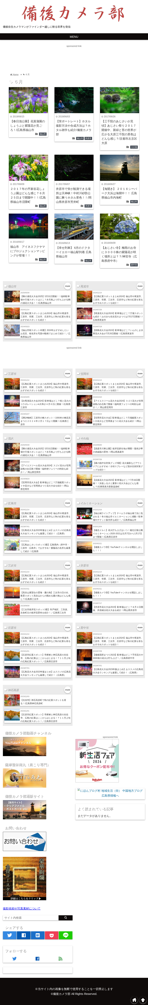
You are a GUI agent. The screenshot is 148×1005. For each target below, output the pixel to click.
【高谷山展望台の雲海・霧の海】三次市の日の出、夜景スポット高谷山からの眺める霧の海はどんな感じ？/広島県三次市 (45, 595)
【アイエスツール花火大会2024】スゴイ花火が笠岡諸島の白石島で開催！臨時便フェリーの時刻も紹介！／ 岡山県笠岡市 (118, 404)
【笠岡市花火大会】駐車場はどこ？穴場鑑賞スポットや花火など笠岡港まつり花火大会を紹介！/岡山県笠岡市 (118, 421)
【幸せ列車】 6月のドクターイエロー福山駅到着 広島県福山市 (73, 252)
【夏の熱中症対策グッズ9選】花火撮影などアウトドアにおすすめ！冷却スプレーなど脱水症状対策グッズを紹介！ (118, 466)
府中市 (134, 265)
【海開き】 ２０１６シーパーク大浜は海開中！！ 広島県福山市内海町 (119, 193)
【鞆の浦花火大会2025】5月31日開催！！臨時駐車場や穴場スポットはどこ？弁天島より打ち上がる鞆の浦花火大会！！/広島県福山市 (45, 299)
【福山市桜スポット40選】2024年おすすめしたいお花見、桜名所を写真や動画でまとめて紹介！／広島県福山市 (45, 333)
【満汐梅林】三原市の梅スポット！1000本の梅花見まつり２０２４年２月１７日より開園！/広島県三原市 (46, 421)
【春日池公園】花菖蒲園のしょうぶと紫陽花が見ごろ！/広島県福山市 (27, 126)
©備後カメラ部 (60, 993)
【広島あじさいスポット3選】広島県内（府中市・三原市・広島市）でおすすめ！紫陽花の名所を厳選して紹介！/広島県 (45, 547)
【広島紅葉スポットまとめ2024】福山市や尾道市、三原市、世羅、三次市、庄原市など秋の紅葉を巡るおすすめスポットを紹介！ (46, 316)
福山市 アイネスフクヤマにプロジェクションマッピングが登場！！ (27, 251)
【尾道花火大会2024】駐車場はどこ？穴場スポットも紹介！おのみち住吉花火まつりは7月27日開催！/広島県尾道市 (118, 316)
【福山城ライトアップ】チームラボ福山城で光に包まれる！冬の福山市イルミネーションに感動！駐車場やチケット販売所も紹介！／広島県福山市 (118, 516)
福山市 (43, 134)
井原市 (88, 138)
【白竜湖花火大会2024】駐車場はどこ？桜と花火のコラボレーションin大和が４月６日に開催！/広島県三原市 (46, 404)
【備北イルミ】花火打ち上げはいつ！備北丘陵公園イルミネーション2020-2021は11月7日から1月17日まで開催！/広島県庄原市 (118, 533)
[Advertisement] (52, 54)
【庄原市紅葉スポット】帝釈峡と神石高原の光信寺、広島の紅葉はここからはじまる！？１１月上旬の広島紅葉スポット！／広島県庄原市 (45, 658)
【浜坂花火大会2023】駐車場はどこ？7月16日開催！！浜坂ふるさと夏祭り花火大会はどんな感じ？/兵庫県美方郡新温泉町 (116, 483)
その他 (134, 147)
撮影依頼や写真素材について (21, 908)
